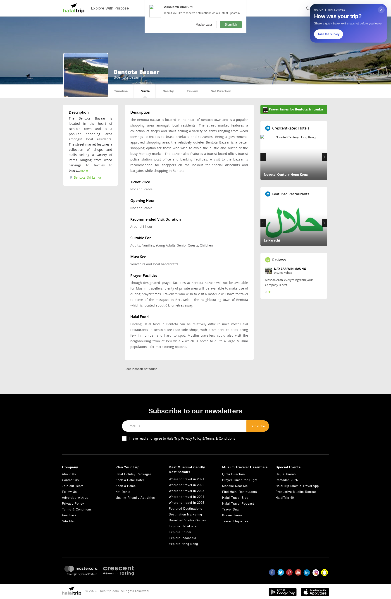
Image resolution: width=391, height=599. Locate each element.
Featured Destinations (185, 508)
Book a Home (125, 486)
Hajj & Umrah (286, 474)
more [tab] (84, 170)
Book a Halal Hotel (129, 480)
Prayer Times (232, 515)
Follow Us (69, 492)
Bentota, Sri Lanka (87, 177)
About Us (69, 474)
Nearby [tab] (168, 91)
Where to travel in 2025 (186, 502)
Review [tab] (192, 91)
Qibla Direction (233, 474)
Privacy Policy (191, 438)
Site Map (69, 521)
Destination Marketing (185, 514)
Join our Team (72, 486)
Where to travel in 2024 (186, 496)
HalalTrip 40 (285, 497)
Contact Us (70, 480)
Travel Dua (230, 509)
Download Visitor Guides (187, 520)
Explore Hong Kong (183, 544)
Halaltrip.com (109, 591)
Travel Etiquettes (235, 521)
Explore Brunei (180, 532)
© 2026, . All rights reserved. (118, 591)
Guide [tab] (145, 91)
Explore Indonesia (182, 538)
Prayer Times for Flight (239, 480)
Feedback (69, 515)
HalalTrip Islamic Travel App (297, 486)
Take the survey (328, 34)
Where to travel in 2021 (186, 479)
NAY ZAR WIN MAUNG (290, 269)
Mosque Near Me (235, 486)
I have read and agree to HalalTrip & (182, 438)
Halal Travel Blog (235, 497)
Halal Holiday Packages (133, 474)
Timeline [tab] (121, 91)
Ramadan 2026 (287, 480)
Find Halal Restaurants (239, 492)
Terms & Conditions (220, 438)
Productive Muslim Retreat (296, 492)
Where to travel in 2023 (186, 491)
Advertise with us (75, 497)
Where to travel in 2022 (186, 485)
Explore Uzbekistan (183, 526)
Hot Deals (122, 492)
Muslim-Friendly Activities (135, 497)
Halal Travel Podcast (238, 503)
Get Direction (221, 91)
